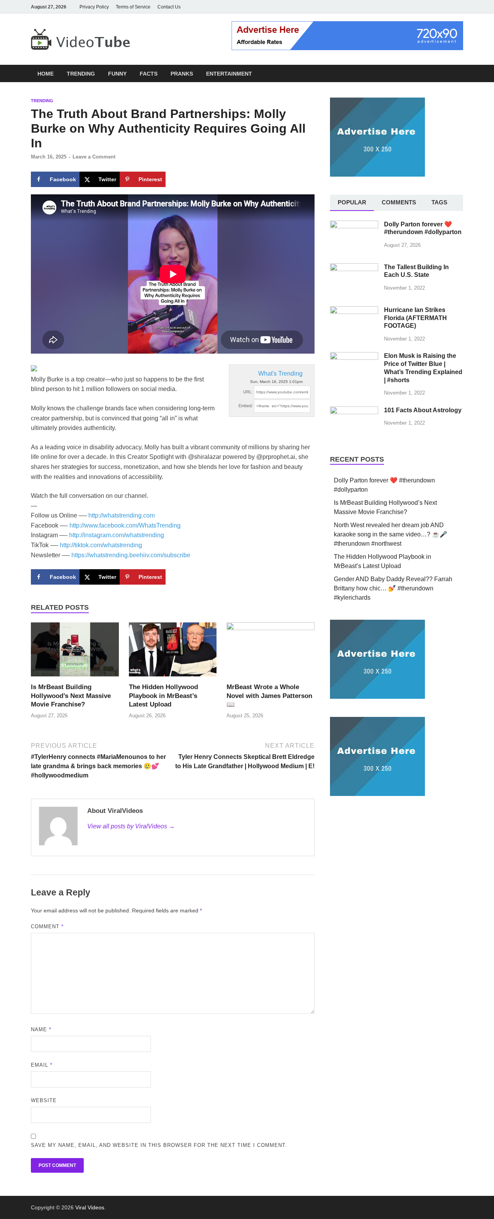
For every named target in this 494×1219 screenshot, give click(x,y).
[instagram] (426, 6)
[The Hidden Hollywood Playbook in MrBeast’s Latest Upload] (173, 652)
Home (45, 74)
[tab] (352, 203)
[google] (458, 6)
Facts (148, 74)
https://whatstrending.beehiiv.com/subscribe (130, 555)
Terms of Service (133, 7)
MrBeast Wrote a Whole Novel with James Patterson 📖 (269, 695)
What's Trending (280, 373)
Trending (81, 74)
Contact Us (169, 7)
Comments (399, 202)
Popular (352, 202)
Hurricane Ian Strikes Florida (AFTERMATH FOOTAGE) (415, 318)
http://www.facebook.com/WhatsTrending (125, 525)
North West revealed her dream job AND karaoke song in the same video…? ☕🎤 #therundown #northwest (390, 534)
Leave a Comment (94, 157)
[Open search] (459, 74)
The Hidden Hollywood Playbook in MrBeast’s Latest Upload (163, 695)
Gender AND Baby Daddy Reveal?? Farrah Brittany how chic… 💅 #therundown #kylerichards (393, 588)
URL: (248, 391)
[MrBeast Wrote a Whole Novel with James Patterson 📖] (271, 652)
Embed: (246, 405)
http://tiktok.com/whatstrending (101, 545)
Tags (439, 202)
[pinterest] (447, 6)
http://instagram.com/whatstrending (116, 535)
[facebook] (404, 6)
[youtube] (415, 6)
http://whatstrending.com (121, 515)
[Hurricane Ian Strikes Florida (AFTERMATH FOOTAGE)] (354, 310)
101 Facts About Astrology (423, 410)
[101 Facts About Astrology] (354, 411)
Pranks (182, 74)
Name (41, 1029)
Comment (47, 926)
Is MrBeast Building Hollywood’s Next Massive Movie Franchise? (71, 695)
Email (41, 1065)
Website (44, 1100)
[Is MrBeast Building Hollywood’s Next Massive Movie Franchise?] (75, 652)
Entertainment (229, 74)
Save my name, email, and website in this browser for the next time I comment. (159, 1145)
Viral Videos (89, 1207)
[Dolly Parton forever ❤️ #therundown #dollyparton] (354, 225)
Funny (117, 74)
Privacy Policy (94, 7)
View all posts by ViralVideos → (131, 826)
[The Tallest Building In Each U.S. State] (354, 268)
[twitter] (437, 6)
